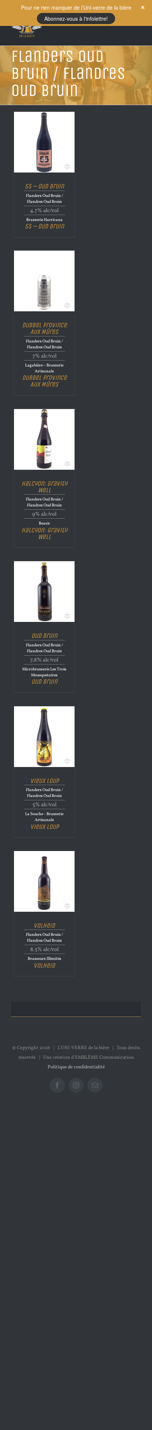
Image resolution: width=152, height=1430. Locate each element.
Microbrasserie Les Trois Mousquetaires (44, 672)
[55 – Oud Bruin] (44, 114)
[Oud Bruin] (44, 564)
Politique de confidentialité (76, 1067)
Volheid (44, 925)
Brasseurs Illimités (44, 959)
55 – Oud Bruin (44, 186)
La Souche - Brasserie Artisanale (44, 817)
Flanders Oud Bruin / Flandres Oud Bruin (44, 199)
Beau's (44, 523)
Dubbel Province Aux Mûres (44, 328)
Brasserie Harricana (44, 220)
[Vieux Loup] (44, 709)
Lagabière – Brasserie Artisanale (44, 368)
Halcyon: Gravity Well (44, 486)
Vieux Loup (44, 780)
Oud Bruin (44, 636)
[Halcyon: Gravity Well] (44, 412)
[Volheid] (44, 854)
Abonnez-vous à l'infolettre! (76, 18)
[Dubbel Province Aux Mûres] (44, 253)
